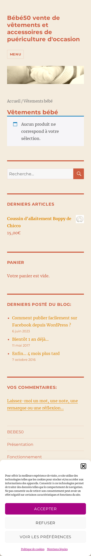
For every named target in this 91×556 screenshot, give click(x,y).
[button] (83, 466)
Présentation (20, 444)
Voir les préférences (45, 536)
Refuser (45, 522)
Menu (15, 54)
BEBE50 (15, 432)
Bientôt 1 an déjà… (30, 339)
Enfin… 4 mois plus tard (36, 353)
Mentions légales (57, 549)
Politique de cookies (32, 549)
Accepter (45, 508)
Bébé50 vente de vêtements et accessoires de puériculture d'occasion (43, 28)
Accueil (13, 101)
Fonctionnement (24, 456)
